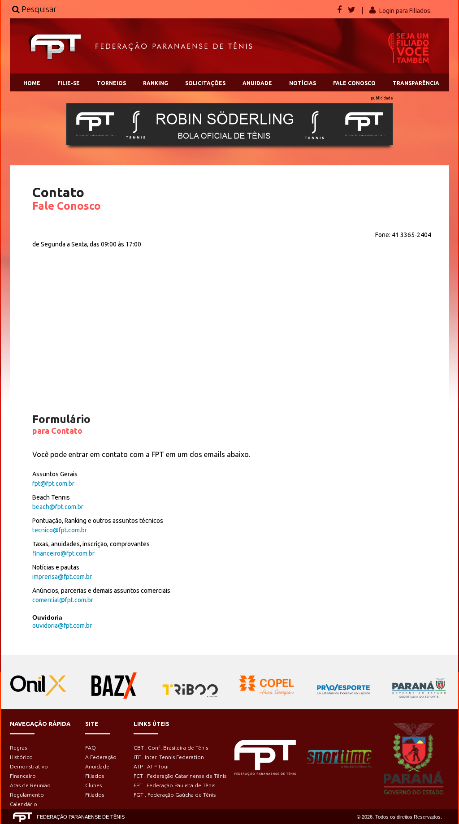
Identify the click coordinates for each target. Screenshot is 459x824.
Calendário (23, 804)
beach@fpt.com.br (57, 506)
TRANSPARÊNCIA (416, 83)
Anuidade (97, 766)
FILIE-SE (68, 83)
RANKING (155, 83)
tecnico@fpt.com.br (59, 530)
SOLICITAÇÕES (205, 83)
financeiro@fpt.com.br (63, 553)
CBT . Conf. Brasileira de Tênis (171, 748)
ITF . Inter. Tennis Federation (169, 757)
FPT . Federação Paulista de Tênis (174, 785)
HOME (31, 83)
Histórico (21, 757)
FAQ (90, 748)
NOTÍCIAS (302, 83)
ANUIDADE (257, 83)
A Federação (101, 757)
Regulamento (27, 795)
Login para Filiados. (405, 10)
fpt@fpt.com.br (53, 483)
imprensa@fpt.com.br (62, 576)
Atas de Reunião (30, 785)
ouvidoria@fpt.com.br (62, 625)
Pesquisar (38, 8)
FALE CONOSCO (354, 83)
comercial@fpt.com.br (62, 600)
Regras (18, 748)
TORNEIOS (111, 83)
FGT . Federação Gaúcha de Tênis (175, 795)
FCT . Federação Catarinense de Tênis (180, 776)
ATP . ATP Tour (151, 766)
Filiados (94, 776)
